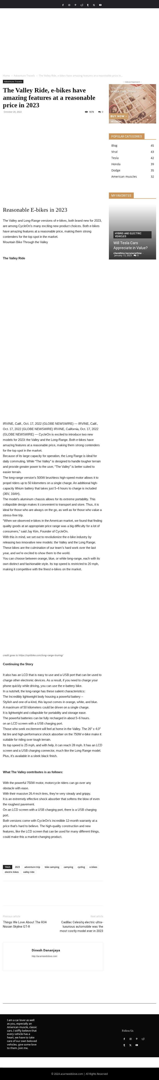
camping (68, 866)
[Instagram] (69, 5)
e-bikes (93, 866)
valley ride (28, 871)
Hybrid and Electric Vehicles (128, 235)
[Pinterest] (75, 5)
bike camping (52, 866)
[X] (94, 5)
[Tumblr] (88, 5)
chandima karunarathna (127, 253)
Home (6, 75)
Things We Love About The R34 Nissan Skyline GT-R (24, 924)
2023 (17, 866)
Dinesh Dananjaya (46, 950)
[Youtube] (100, 5)
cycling (81, 866)
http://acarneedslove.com (44, 956)
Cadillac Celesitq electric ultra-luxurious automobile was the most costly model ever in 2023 (81, 926)
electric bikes (12, 871)
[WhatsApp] (35, 121)
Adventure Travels (24, 75)
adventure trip (32, 866)
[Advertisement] (79, 39)
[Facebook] (63, 5)
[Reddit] (81, 5)
